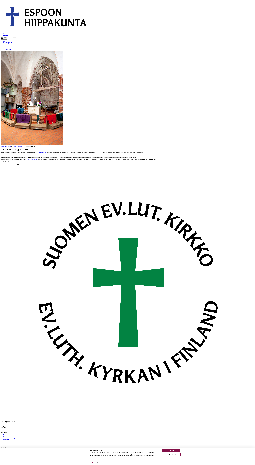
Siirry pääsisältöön (4, 1)
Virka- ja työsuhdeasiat (8, 47)
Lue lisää (2, 164)
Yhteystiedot (5, 35)
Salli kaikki (171, 450)
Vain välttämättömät (171, 454)
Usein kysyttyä (6, 33)
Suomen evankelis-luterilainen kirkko (11, 436)
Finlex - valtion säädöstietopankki (10, 438)
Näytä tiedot (93, 462)
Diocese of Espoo (7, 49)
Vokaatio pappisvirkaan (17, 146)
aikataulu (20, 161)
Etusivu (4, 41)
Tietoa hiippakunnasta (7, 42)
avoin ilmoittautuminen (41, 152)
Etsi (14, 37)
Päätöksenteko (6, 43)
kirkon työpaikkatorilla (32, 159)
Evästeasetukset (6, 439)
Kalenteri (5, 48)
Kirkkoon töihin (6, 44)
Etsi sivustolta (4, 38)
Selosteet (2, 446)
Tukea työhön (6, 45)
